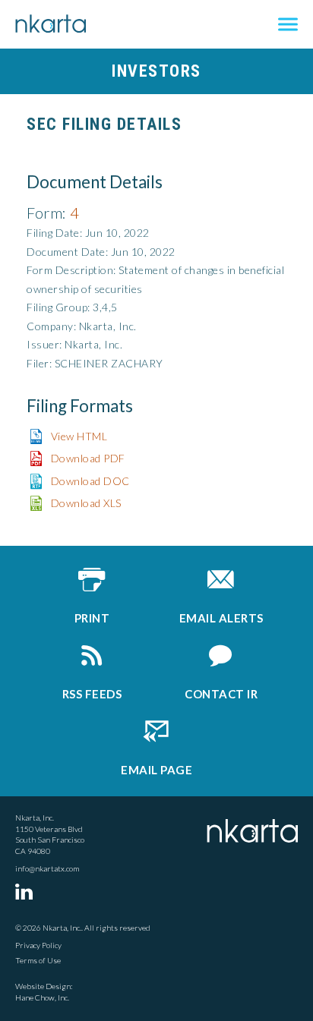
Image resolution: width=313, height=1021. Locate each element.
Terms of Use (38, 960)
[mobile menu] (288, 24)
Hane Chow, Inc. (42, 997)
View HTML (79, 436)
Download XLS (86, 502)
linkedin (26, 891)
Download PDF (88, 458)
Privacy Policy (38, 945)
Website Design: (43, 986)
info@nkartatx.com (47, 868)
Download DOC (90, 480)
